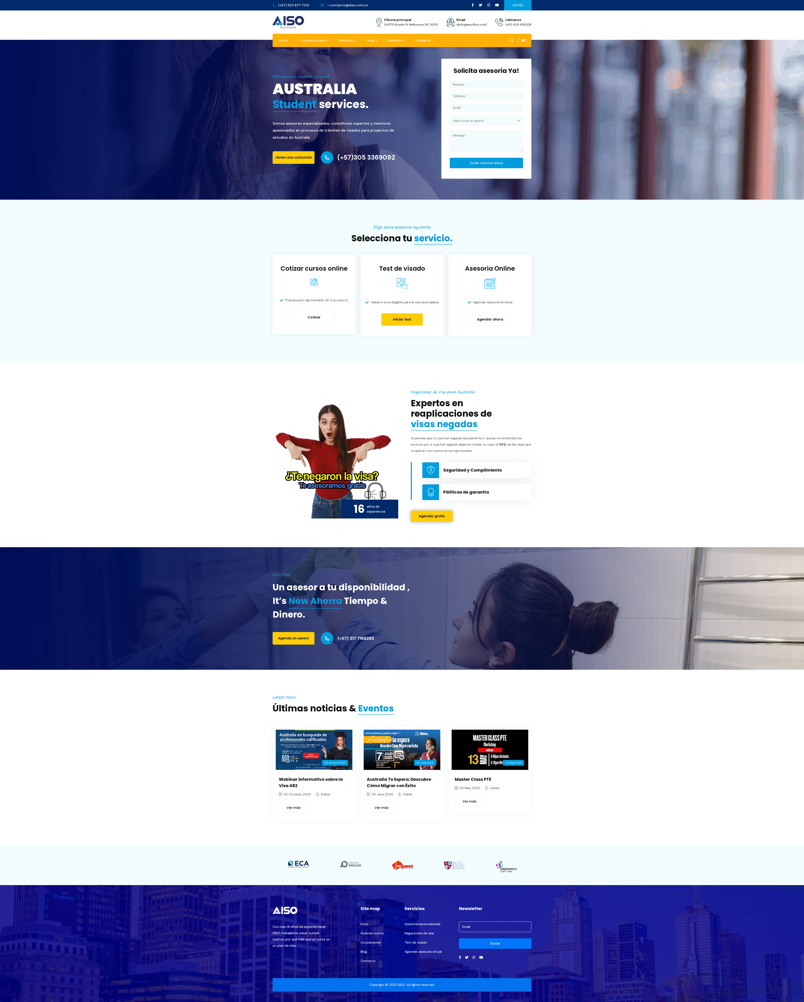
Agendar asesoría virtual (423, 951)
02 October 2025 (297, 794)
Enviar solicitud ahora (486, 163)
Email (460, 20)
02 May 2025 (469, 788)
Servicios (346, 40)
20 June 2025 (382, 794)
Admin (325, 794)
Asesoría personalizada (422, 924)
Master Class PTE (473, 779)
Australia (395, 40)
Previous (269, 867)
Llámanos (513, 20)
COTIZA (518, 5)
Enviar (495, 943)
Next (534, 867)
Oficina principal (397, 20)
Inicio (283, 40)
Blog (370, 40)
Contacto (423, 40)
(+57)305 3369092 (366, 157)
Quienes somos (372, 933)
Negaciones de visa (419, 933)
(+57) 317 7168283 (356, 638)
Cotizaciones (371, 942)
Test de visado (416, 942)
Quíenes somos (313, 40)
